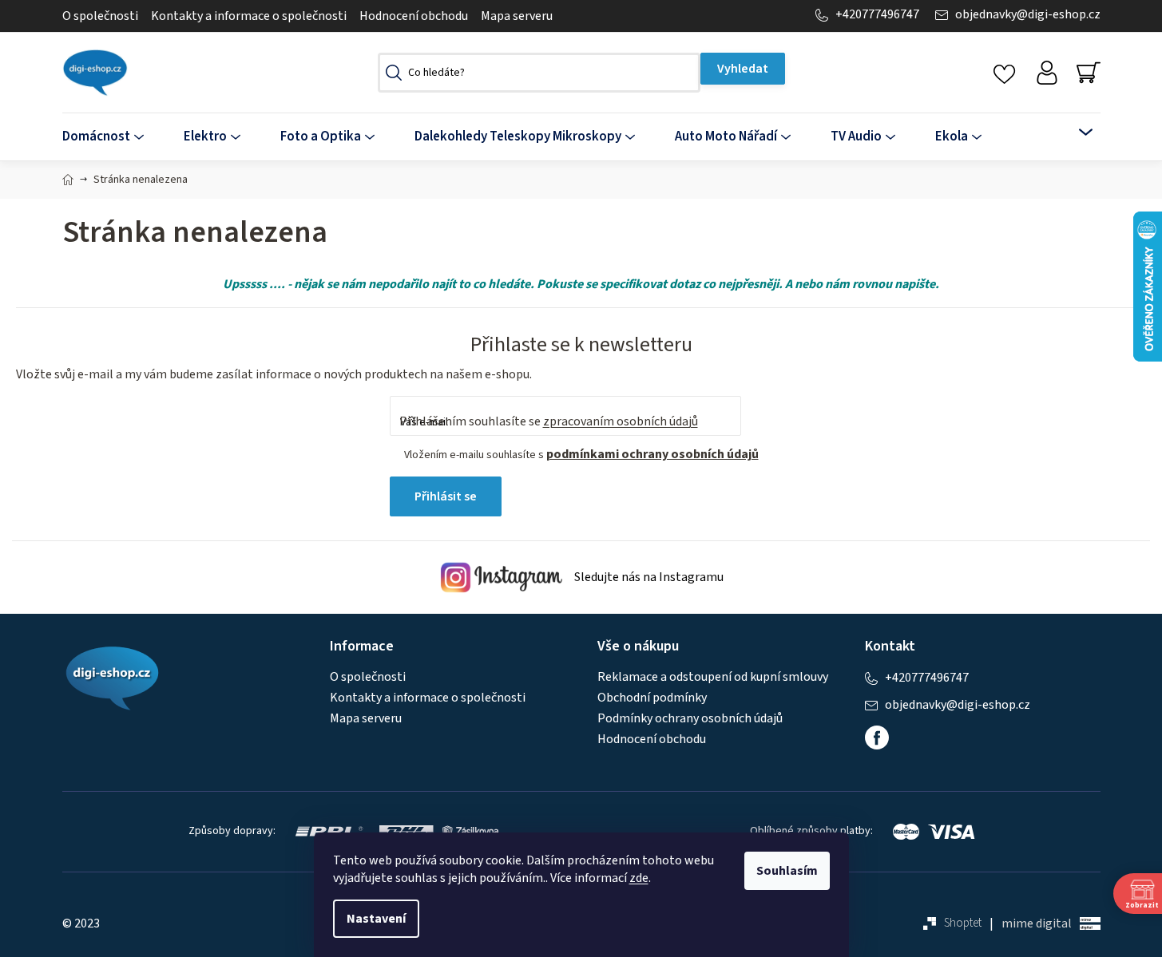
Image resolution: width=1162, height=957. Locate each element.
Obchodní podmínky (652, 697)
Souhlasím (787, 871)
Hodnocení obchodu (413, 16)
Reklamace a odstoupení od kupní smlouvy (712, 676)
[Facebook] (877, 737)
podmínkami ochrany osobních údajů (652, 454)
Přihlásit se (445, 496)
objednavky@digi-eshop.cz (1028, 14)
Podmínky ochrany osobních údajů (690, 718)
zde (638, 878)
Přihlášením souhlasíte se (548, 421)
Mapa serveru (517, 16)
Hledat (742, 69)
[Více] (1075, 132)
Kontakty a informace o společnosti (249, 16)
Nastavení (376, 918)
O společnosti (100, 16)
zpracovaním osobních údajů (620, 421)
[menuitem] (113, 136)
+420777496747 (877, 14)
